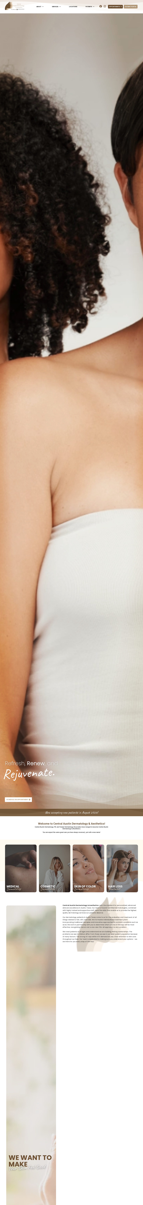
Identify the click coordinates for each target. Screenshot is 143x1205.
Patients (89, 7)
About (38, 7)
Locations (73, 7)
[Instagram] (105, 6)
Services (55, 7)
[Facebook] (100, 6)
